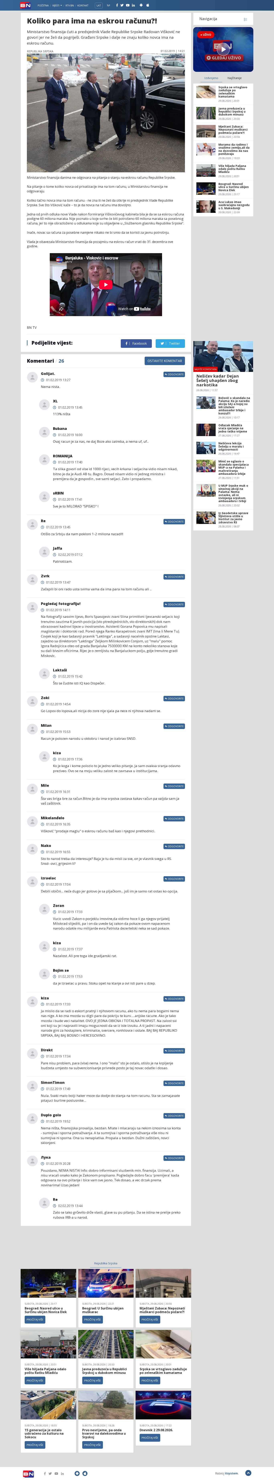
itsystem (231, 1473)
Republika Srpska (105, 1263)
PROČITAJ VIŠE (35, 1319)
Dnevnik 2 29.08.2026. (156, 1430)
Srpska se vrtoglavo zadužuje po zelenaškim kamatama (163, 1371)
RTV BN (70, 5)
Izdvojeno (211, 78)
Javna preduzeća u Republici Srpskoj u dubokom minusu (104, 1371)
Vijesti (56, 5)
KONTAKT (82, 5)
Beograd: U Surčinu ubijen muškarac (103, 1310)
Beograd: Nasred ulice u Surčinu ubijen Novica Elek (46, 1310)
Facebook (139, 343)
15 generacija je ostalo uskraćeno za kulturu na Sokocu (44, 1433)
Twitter (174, 343)
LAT (99, 5)
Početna (43, 5)
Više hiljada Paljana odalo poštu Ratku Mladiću (45, 1371)
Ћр (108, 5)
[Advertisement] (73, 1246)
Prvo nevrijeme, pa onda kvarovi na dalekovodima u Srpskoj (104, 1433)
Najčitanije (234, 78)
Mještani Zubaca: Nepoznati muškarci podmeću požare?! (162, 1310)
